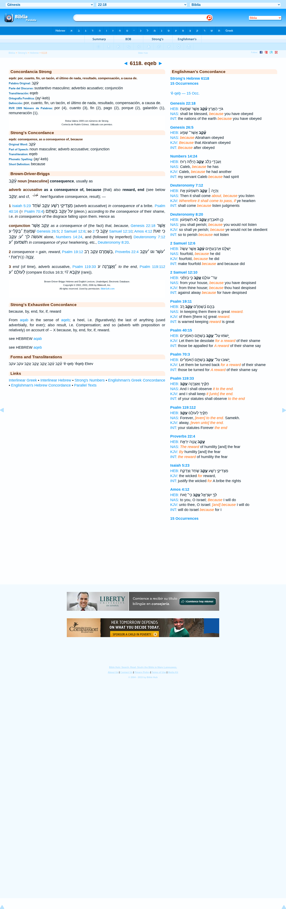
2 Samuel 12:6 (73, 231)
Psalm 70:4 (33, 211)
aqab (24, 320)
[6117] (5, 419)
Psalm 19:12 (72, 252)
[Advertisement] (143, 559)
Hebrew (34, 52)
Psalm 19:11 (181, 301)
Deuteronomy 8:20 (113, 242)
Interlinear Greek (23, 380)
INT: (173, 119)
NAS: (174, 114)
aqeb (65, 320)
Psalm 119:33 (84, 267)
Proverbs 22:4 (127, 252)
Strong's (22, 52)
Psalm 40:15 (181, 330)
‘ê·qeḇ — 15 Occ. (185, 93)
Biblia (12, 52)
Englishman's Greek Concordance (136, 380)
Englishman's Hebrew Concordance (41, 385)
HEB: (174, 109)
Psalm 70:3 (180, 354)
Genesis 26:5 (48, 231)
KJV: (174, 143)
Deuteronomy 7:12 (149, 237)
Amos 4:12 (143, 231)
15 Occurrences (184, 518)
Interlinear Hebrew (55, 380)
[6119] (281, 419)
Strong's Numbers (89, 380)
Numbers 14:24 (69, 237)
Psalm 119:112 (152, 267)
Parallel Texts (85, 385)
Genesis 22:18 (143, 226)
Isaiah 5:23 (21, 206)
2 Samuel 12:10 (112, 231)
